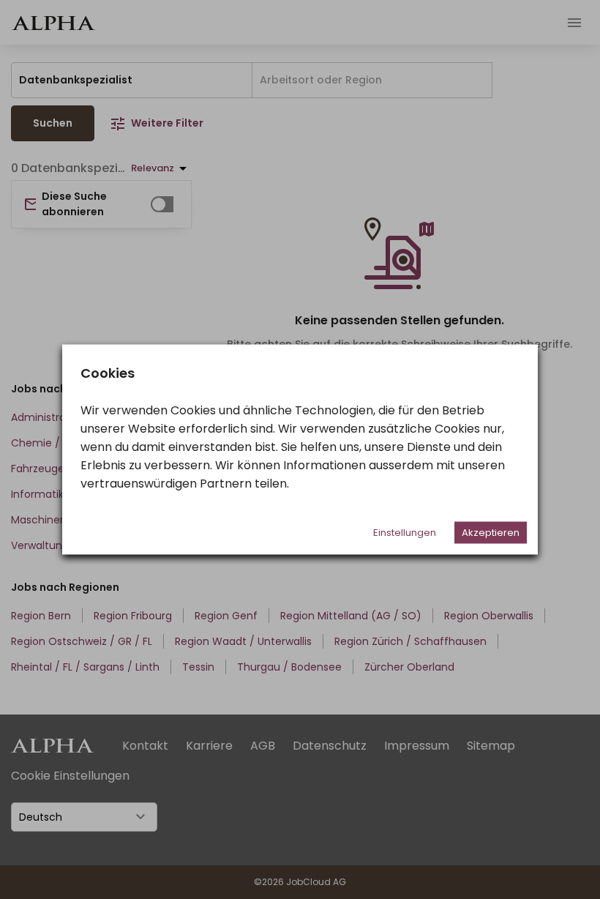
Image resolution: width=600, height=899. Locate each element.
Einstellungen (404, 533)
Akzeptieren (491, 533)
